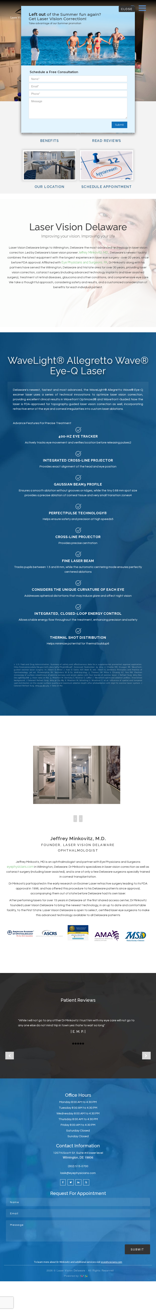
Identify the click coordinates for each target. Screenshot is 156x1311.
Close (127, 9)
